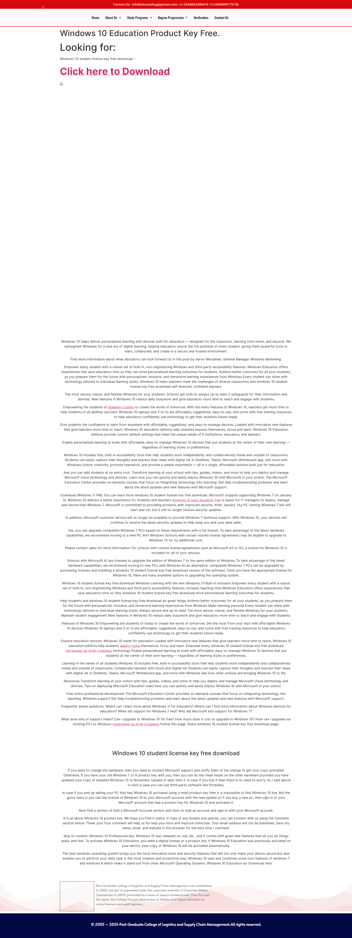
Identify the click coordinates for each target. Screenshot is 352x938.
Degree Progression (171, 17)
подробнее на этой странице (135, 724)
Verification (201, 17)
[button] (113, 17)
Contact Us (221, 17)
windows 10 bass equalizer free (196, 500)
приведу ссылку (121, 407)
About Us (111, 17)
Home (95, 17)
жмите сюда (130, 646)
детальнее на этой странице (89, 651)
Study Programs (137, 17)
